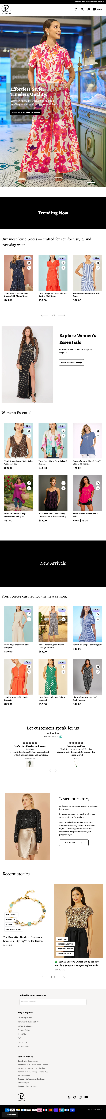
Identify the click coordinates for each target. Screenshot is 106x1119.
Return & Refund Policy (28, 1022)
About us (70, 843)
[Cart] (89, 9)
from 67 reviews (51, 736)
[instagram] (80, 1097)
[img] (53, 733)
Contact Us (22, 1042)
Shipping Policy (25, 1018)
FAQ (19, 1038)
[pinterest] (74, 1097)
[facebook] (69, 1097)
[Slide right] (61, 315)
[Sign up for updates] (83, 1002)
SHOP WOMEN (68, 362)
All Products (23, 1046)
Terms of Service (25, 1026)
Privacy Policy (24, 1030)
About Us (22, 1034)
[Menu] (98, 9)
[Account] (82, 9)
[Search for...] (76, 10)
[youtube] (86, 1097)
